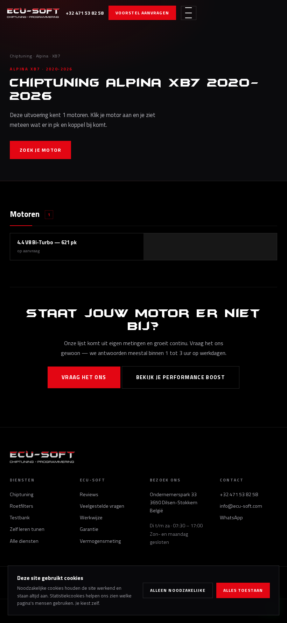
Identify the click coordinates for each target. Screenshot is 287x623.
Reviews (89, 494)
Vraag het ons (84, 377)
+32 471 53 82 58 (85, 12)
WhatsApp (231, 517)
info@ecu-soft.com (241, 506)
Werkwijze (91, 517)
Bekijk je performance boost (180, 377)
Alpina (42, 56)
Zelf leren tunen (27, 529)
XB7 (56, 56)
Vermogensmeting (100, 541)
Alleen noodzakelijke (177, 590)
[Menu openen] (188, 13)
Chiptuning (21, 56)
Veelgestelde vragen (102, 506)
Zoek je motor (40, 149)
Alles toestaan (243, 590)
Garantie (89, 529)
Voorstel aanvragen (142, 12)
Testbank (20, 517)
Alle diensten (24, 541)
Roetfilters (21, 506)
